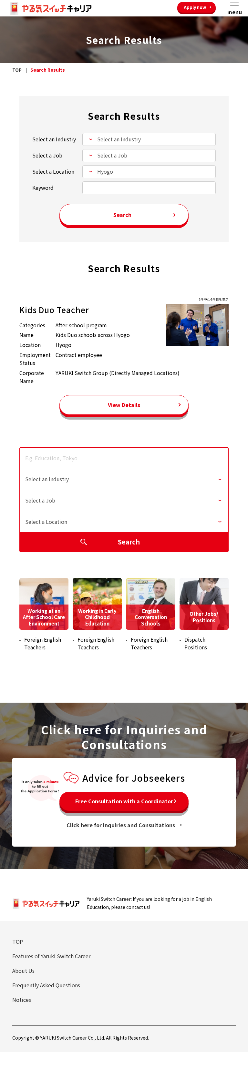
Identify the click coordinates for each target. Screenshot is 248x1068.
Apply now (195, 7)
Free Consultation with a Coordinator (124, 801)
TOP (17, 941)
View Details (124, 405)
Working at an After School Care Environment (44, 617)
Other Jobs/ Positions (204, 617)
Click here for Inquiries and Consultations (121, 825)
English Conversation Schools (151, 617)
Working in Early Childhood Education (97, 617)
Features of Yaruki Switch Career (51, 956)
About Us (23, 970)
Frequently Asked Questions (46, 985)
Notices (21, 999)
